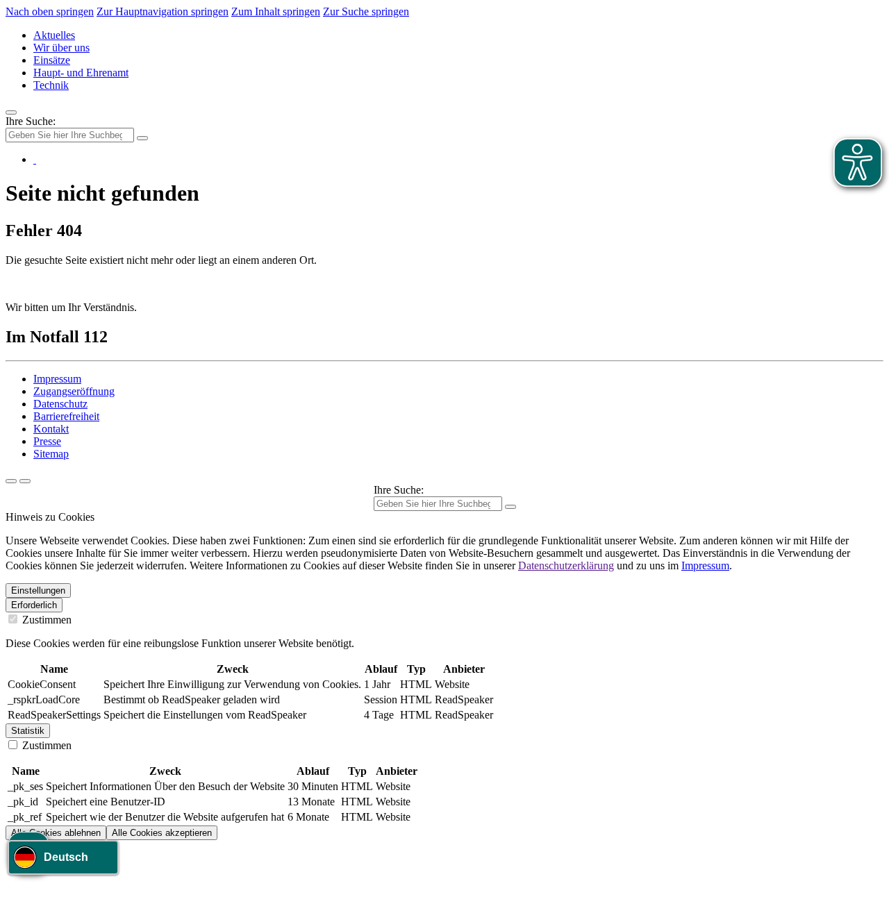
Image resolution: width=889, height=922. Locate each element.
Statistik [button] (27, 731)
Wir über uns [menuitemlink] (61, 47)
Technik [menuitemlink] (51, 85)
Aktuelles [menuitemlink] (54, 35)
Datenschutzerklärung (566, 565)
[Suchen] (510, 507)
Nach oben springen (50, 11)
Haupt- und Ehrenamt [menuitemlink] (80, 72)
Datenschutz (60, 404)
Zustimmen (45, 620)
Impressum (57, 379)
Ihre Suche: (31, 121)
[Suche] (11, 481)
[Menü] (11, 112)
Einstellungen (38, 590)
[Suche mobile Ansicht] (142, 138)
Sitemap (51, 454)
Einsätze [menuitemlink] (51, 60)
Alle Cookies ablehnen (56, 833)
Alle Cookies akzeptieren (162, 833)
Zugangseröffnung (74, 391)
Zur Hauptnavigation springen (163, 11)
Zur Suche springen (366, 11)
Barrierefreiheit (66, 416)
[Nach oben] (25, 481)
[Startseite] (34, 159)
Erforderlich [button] (34, 605)
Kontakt (51, 429)
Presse (47, 441)
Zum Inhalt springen (275, 11)
